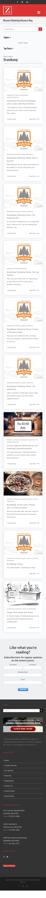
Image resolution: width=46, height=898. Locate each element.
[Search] (40, 29)
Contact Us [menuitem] (8, 786)
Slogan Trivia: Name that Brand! (20, 612)
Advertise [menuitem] (7, 776)
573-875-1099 (14, 816)
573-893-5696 (14, 830)
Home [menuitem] (6, 760)
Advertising (11, 609)
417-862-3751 (14, 843)
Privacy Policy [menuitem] (9, 796)
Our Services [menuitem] (8, 770)
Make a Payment (9, 866)
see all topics (23, 43)
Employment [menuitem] (9, 781)
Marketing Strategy (13, 95)
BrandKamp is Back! (15, 564)
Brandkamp (24, 95)
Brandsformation (13, 97)
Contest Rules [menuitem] (9, 791)
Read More (32, 119)
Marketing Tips (33, 440)
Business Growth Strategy (29, 499)
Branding (18, 154)
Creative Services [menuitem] (10, 765)
